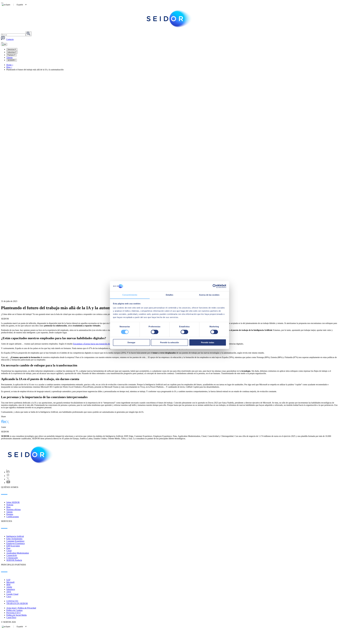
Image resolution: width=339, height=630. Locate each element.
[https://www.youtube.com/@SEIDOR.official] (8, 483)
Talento (9, 57)
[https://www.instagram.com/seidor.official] (8, 476)
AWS (8, 592)
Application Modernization (17, 553)
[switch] (154, 332)
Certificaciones (12, 517)
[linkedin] (4, 422)
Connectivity (11, 555)
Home (9, 65)
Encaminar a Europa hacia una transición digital (93, 344)
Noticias (9, 505)
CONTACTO (12, 601)
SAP (8, 580)
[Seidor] (169, 18)
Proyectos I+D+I (13, 613)
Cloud (9, 550)
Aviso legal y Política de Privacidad (21, 608)
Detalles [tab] (169, 295)
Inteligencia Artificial (15, 536)
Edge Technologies (14, 539)
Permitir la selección (169, 342)
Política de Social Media (16, 615)
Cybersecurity (12, 558)
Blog (9, 67)
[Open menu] (4, 44)
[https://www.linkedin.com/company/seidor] (8, 472)
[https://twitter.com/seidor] (8, 479)
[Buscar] (29, 33)
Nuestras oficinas (13, 509)
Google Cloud (12, 594)
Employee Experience (15, 543)
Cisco (8, 596)
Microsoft (10, 582)
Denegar (131, 342)
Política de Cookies (14, 610)
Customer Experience (15, 541)
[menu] (2, 42)
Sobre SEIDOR (13, 502)
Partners (10, 55)
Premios (9, 514)
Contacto (10, 39)
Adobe (9, 587)
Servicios (11, 49)
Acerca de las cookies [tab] (209, 295)
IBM (8, 584)
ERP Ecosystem (13, 546)
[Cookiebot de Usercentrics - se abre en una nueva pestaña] (214, 286)
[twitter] (7, 422)
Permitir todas (207, 342)
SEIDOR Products (14, 560)
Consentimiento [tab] (129, 295)
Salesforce (10, 589)
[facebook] (2, 422)
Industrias (11, 52)
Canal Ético (11, 617)
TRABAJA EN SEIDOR (17, 603)
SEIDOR (10, 60)
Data (8, 548)
